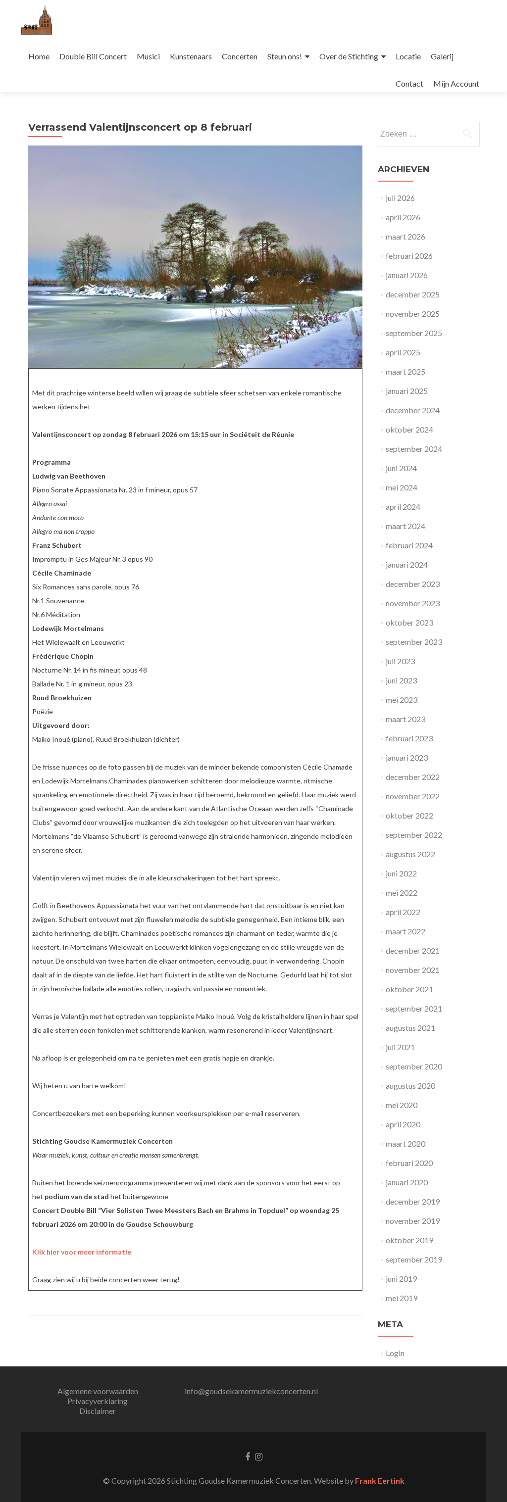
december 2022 (413, 776)
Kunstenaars (191, 56)
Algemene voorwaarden (97, 1391)
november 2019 (413, 1220)
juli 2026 (400, 197)
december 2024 (413, 410)
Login (395, 1352)
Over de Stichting (348, 56)
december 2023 (413, 583)
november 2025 (413, 313)
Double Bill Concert (93, 56)
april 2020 (403, 1124)
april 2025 (403, 352)
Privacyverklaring (97, 1400)
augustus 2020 (410, 1085)
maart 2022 (405, 931)
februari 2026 (409, 255)
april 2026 (403, 217)
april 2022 (403, 912)
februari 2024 (409, 545)
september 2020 (414, 1066)
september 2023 (414, 641)
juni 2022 (401, 873)
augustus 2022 (410, 854)
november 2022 (413, 796)
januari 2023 (407, 757)
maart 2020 (405, 1143)
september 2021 (414, 1008)
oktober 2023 (409, 622)
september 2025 (414, 333)
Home (39, 56)
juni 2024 (401, 468)
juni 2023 (401, 680)
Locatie (408, 56)
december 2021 (413, 950)
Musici (148, 56)
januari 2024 (407, 564)
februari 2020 (409, 1162)
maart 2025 (405, 371)
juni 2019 (401, 1278)
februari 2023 (409, 738)
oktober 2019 (409, 1240)
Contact (409, 83)
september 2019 (414, 1259)
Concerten (239, 56)
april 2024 (403, 506)
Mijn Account (456, 83)
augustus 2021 (410, 1027)
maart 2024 (405, 526)
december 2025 (413, 294)
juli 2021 (400, 1047)
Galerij (442, 56)
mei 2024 (401, 487)
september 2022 (414, 834)
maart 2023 (405, 719)
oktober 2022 (409, 815)
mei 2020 (401, 1105)
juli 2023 (400, 661)
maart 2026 (405, 236)
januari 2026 (407, 275)
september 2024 (414, 448)
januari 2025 (407, 390)
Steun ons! (284, 56)
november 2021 (413, 969)
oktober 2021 (409, 989)
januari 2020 (407, 1182)
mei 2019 (401, 1298)
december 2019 (413, 1201)
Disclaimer (97, 1410)
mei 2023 (401, 699)
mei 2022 (401, 892)
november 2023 (413, 603)
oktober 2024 (409, 429)
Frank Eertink (380, 1480)
